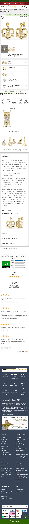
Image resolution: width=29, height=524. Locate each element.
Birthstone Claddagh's (22, 454)
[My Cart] (22, 6)
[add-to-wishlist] (2, 17)
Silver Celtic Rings (6, 474)
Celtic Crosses (5, 446)
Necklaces (4, 439)
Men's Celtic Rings (6, 470)
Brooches (3, 450)
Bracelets (3, 444)
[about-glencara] (15, 423)
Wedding (18, 463)
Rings (2, 448)
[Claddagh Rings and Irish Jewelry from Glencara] (11, 6)
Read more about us (7, 414)
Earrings (3, 441)
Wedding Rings (20, 468)
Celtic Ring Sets (5, 477)
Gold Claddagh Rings (21, 448)
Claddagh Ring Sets (21, 457)
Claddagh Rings (20, 434)
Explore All (4, 437)
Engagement (5, 486)
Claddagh (6, 454)
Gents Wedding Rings (22, 474)
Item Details (6, 156)
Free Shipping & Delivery (9, 238)
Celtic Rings (4, 463)
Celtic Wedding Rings (22, 477)
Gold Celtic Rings (6, 472)
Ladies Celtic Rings (6, 468)
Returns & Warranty (8, 243)
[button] (4, 49)
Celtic (5, 452)
